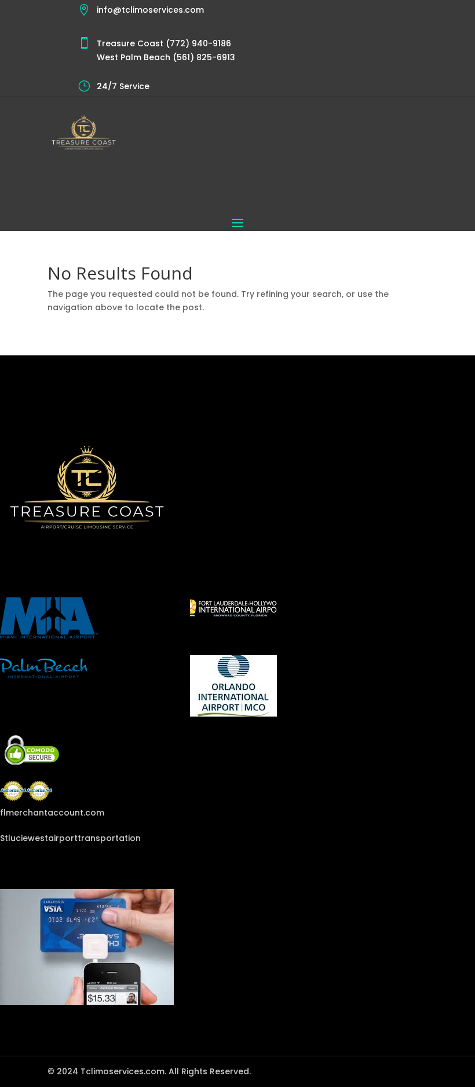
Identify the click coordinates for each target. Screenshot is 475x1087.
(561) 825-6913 (202, 57)
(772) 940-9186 (197, 43)
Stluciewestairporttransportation (70, 838)
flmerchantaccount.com (52, 812)
